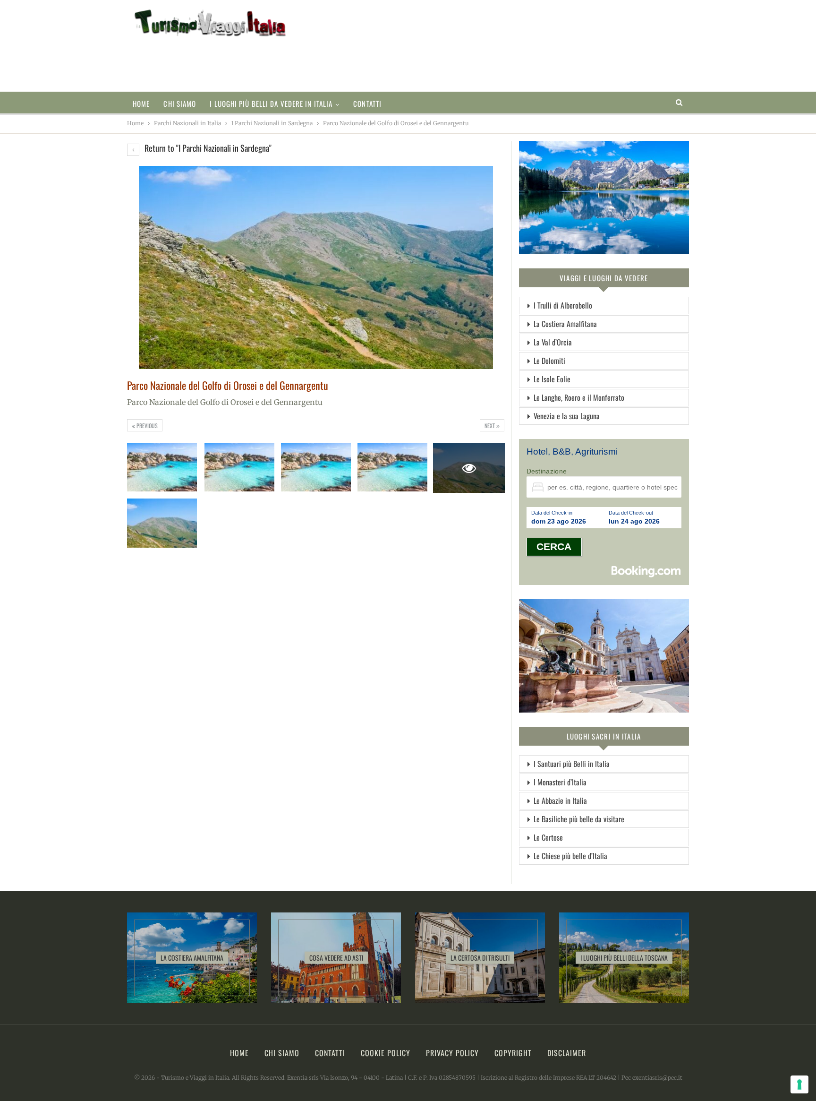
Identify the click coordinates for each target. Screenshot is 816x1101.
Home (141, 103)
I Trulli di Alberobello (563, 305)
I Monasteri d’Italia (560, 782)
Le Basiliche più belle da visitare (579, 819)
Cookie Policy (385, 1052)
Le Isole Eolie (552, 379)
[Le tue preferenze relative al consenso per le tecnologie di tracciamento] (799, 1084)
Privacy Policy (452, 1052)
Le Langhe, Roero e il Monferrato (579, 397)
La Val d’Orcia (553, 342)
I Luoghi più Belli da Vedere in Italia (271, 103)
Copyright (513, 1052)
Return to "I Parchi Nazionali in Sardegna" (207, 148)
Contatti (367, 103)
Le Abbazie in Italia (560, 800)
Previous (146, 425)
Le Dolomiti (549, 360)
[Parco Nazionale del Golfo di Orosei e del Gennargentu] (162, 467)
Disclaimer (566, 1052)
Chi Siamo (179, 103)
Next (490, 425)
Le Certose (548, 837)
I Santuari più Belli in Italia (572, 763)
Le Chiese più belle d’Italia (570, 855)
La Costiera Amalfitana (565, 323)
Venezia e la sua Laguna (567, 415)
